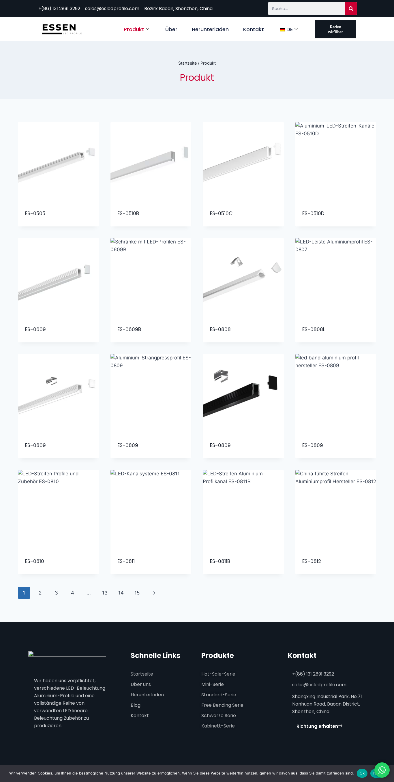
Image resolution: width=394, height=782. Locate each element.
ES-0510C (221, 213)
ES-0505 (35, 213)
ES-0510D (313, 213)
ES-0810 (34, 561)
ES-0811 (126, 561)
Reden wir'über (335, 29)
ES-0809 (35, 445)
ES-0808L (313, 329)
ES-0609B (129, 329)
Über (171, 29)
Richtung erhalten (317, 726)
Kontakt (253, 29)
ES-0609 (35, 329)
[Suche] (351, 8)
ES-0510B (128, 213)
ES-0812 (311, 561)
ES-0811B (220, 561)
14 (121, 593)
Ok (362, 773)
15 (137, 593)
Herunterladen (210, 29)
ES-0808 (220, 329)
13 (105, 593)
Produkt (134, 29)
